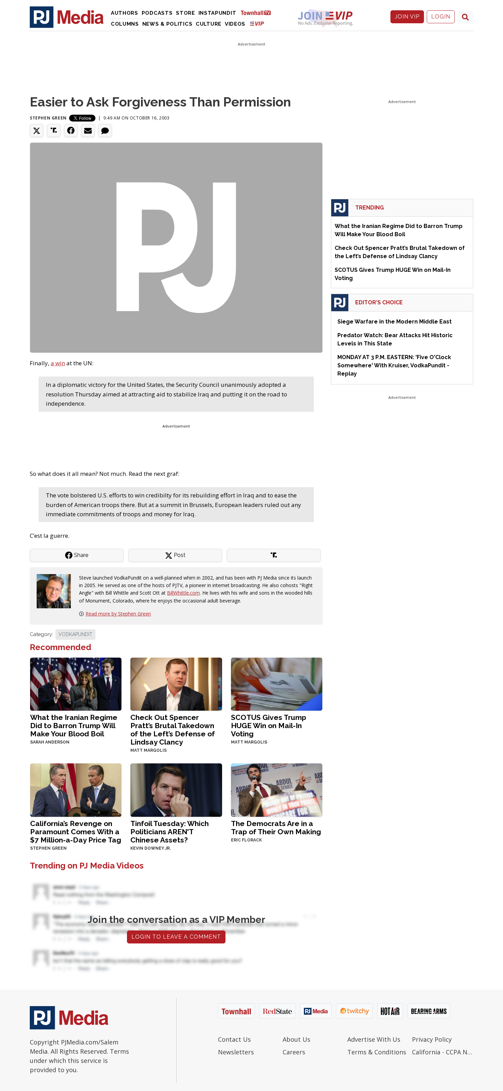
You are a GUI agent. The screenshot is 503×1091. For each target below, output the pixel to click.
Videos (235, 24)
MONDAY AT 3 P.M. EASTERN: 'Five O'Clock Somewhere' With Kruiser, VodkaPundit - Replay (394, 365)
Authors (124, 13)
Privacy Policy (432, 1039)
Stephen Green (48, 118)
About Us (296, 1039)
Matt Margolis (148, 750)
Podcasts (157, 13)
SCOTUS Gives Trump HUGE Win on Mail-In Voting (268, 725)
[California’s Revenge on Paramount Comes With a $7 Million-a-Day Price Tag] (75, 789)
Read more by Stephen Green (118, 613)
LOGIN (440, 16)
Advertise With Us (373, 1039)
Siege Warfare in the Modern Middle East (394, 321)
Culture (208, 24)
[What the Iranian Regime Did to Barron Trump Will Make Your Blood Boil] (75, 683)
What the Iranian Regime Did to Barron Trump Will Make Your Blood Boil (73, 725)
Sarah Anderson (49, 742)
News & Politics (167, 24)
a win (58, 363)
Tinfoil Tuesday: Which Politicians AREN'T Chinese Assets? (169, 831)
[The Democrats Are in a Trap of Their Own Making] (276, 789)
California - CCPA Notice (442, 1052)
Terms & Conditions (376, 1052)
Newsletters (236, 1052)
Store (185, 13)
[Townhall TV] (258, 12)
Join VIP (407, 16)
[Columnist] (56, 590)
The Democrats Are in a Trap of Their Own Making (276, 827)
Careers (294, 1052)
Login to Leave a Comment (176, 937)
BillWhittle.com (183, 592)
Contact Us (234, 1039)
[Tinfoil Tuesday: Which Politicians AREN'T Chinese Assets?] (176, 789)
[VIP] (257, 23)
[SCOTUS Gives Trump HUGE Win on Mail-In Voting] (276, 683)
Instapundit (217, 13)
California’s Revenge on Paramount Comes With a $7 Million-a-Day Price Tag (75, 831)
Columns (125, 24)
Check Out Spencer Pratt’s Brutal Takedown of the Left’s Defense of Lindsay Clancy (172, 729)
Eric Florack (246, 840)
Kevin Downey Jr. (150, 848)
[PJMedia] (67, 17)
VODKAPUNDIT (75, 634)
